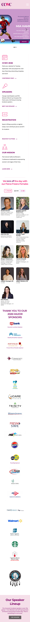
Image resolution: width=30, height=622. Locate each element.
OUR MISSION (8, 152)
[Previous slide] (3, 29)
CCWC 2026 (7, 63)
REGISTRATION (9, 120)
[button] (27, 4)
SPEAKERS (7, 92)
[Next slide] (26, 29)
